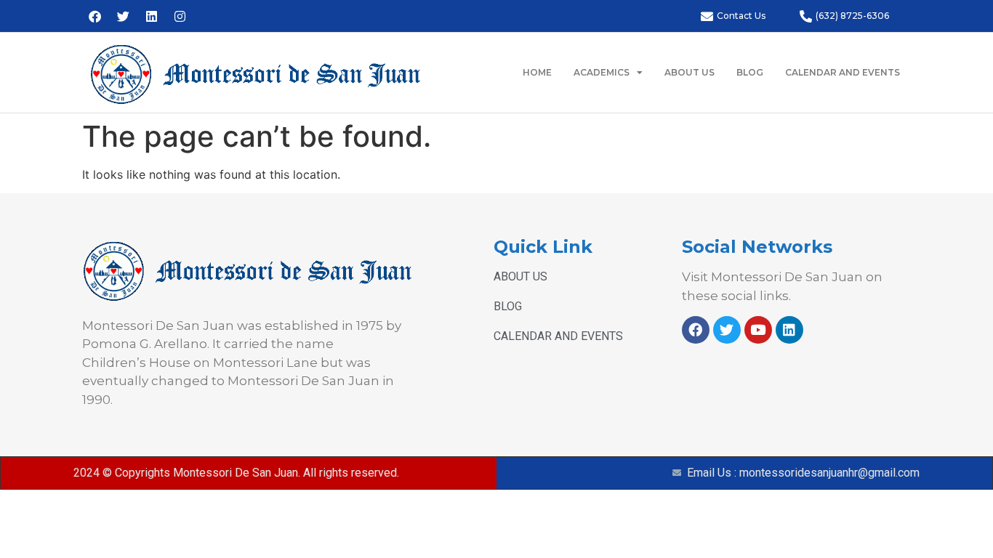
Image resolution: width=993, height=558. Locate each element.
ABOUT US (689, 72)
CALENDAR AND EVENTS (842, 72)
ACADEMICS (602, 72)
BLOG (749, 72)
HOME (537, 72)
